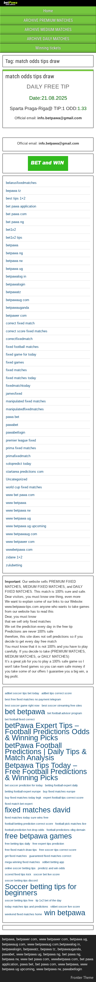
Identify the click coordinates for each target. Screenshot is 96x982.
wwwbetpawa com (19, 549)
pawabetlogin (15, 432)
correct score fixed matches (26, 331)
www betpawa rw (18, 510)
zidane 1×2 (14, 557)
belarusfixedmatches (21, 183)
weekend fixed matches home (23, 914)
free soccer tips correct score (57, 849)
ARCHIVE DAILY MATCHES (48, 38)
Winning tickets (48, 48)
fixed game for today (21, 354)
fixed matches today (21, 378)
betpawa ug (14, 269)
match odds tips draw (29, 76)
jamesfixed (14, 393)
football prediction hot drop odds (24, 829)
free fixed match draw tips (21, 849)
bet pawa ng (15, 222)
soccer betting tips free (19, 900)
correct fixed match (20, 323)
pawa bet (12, 417)
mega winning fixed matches (22, 862)
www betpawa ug (18, 518)
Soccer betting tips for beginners (41, 890)
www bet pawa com (20, 495)
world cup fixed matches (24, 487)
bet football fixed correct (20, 719)
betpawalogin (15, 284)
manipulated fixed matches (26, 401)
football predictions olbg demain (66, 829)
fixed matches (16, 370)
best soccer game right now (22, 705)
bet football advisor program (64, 713)
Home (48, 10)
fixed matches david (37, 810)
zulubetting (14, 565)
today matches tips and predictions (26, 906)
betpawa (12, 245)
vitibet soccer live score (65, 906)
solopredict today (18, 464)
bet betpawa (25, 712)
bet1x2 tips (14, 237)
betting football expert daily (61, 785)
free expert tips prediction (48, 843)
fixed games (15, 362)
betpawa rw (14, 261)
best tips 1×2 (15, 198)
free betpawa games (38, 836)
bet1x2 (11, 229)
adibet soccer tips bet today (22, 693)
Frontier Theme (82, 977)
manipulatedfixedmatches (25, 409)
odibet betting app (53, 862)
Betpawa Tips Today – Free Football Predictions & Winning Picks (46, 771)
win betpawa (64, 913)
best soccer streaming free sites (62, 705)
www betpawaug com (21, 534)
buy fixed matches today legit (23, 797)
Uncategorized (16, 479)
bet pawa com (16, 214)
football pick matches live (70, 823)
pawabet (12, 425)
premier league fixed (21, 440)
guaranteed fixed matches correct (50, 855)
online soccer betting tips (20, 868)
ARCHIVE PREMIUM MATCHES (48, 20)
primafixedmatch (18, 456)
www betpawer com (20, 542)
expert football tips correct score (63, 797)
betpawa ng (14, 253)
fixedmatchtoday (18, 386)
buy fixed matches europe (59, 791)
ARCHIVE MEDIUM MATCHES (48, 29)
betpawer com (16, 315)
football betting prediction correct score (29, 823)
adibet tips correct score (56, 693)
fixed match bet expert (19, 803)
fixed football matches (22, 347)
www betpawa (16, 503)
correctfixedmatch (19, 339)
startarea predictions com (25, 471)
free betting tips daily (17, 843)
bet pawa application (21, 206)
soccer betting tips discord (21, 880)
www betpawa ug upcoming (26, 526)
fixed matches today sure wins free (26, 817)
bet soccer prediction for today (24, 785)
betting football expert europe (23, 791)
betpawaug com (17, 300)
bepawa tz (13, 191)
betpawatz (13, 292)
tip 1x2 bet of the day (48, 900)
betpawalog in (16, 276)
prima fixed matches (21, 448)
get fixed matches (16, 855)
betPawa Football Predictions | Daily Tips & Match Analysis (46, 751)
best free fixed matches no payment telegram (33, 699)
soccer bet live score (47, 874)
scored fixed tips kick (18, 874)
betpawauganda (17, 308)
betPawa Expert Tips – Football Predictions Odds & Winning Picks (47, 731)
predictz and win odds (51, 868)
